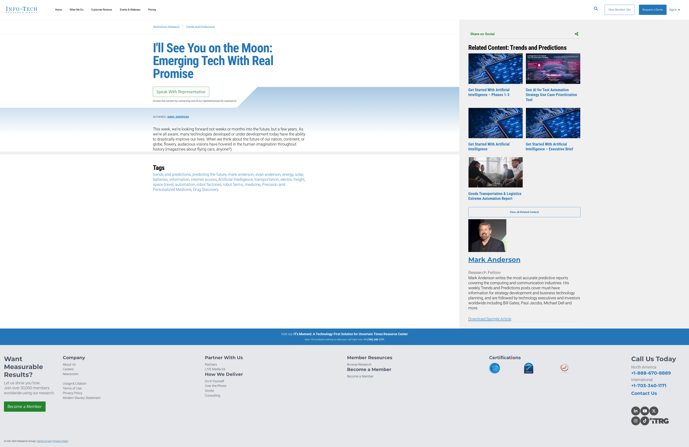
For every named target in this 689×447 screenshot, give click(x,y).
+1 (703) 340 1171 (374, 339)
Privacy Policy (72, 393)
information (179, 179)
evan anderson (268, 174)
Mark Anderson (178, 116)
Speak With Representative (180, 91)
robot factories (209, 184)
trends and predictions (172, 174)
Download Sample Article (489, 319)
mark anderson (241, 174)
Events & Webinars (130, 9)
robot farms (233, 184)
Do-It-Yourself (214, 381)
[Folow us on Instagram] (635, 420)
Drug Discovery (205, 189)
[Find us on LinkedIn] (635, 410)
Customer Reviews (101, 9)
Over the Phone (215, 386)
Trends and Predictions (200, 26)
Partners (211, 364)
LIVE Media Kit (215, 369)
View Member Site (619, 9)
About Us (69, 364)
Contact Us (644, 393)
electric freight (292, 179)
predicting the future (209, 174)
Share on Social (482, 34)
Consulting (212, 395)
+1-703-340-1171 (648, 385)
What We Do (76, 9)
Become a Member (25, 406)
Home (58, 9)
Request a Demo (653, 9)
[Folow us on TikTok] (644, 420)
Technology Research (166, 26)
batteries (160, 179)
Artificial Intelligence (235, 179)
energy (287, 174)
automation (185, 184)
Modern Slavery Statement (81, 398)
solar (299, 174)
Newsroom (70, 374)
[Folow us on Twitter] (653, 410)
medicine (252, 184)
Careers (68, 369)
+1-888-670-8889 (651, 373)
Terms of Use (72, 388)
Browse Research (359, 364)
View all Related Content (524, 212)
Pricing (152, 9)
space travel (163, 184)
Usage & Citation (74, 383)
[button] (675, 10)
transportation (266, 179)
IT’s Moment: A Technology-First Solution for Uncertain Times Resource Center (351, 334)
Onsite (209, 391)
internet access (204, 179)
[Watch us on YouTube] (644, 410)
